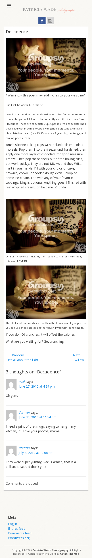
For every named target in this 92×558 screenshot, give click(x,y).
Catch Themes (69, 553)
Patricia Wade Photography (50, 550)
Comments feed (19, 533)
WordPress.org (18, 538)
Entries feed (16, 528)
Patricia (24, 448)
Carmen (24, 412)
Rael (22, 381)
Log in (12, 524)
